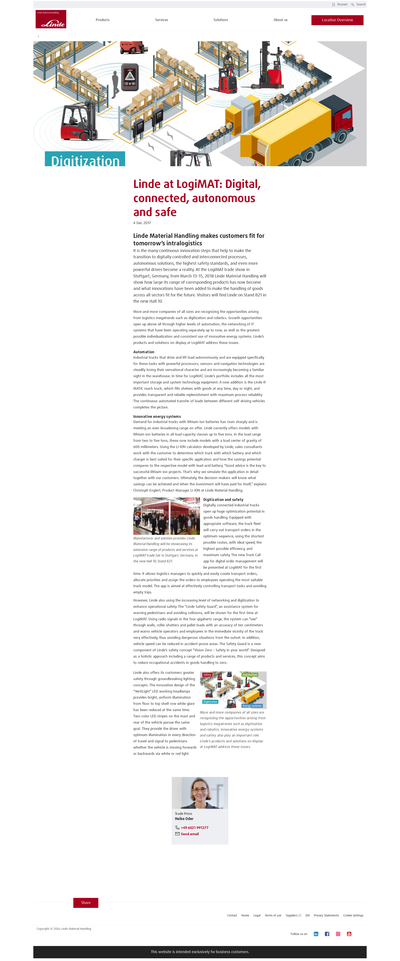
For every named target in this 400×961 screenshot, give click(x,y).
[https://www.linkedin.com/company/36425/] (316, 934)
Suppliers (292, 915)
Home (245, 915)
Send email (190, 834)
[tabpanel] (200, 103)
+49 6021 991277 (195, 828)
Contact (232, 915)
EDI (308, 915)
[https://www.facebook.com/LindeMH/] (327, 934)
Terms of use (273, 915)
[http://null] (360, 934)
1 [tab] (200, 161)
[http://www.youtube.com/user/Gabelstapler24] (349, 934)
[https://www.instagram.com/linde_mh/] (338, 934)
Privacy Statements (326, 915)
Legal (257, 915)
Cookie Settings (353, 915)
